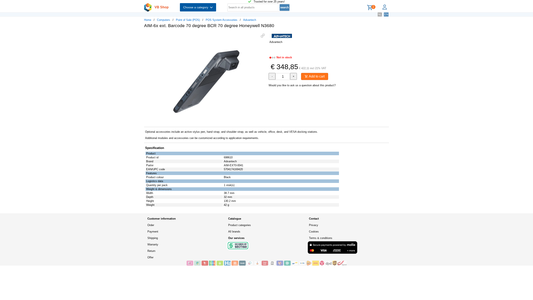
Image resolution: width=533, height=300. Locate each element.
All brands (234, 231)
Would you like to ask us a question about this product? (302, 85)
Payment (152, 231)
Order (150, 225)
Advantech (249, 19)
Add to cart (316, 76)
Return (151, 250)
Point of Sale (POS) (188, 19)
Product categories (239, 225)
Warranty (152, 244)
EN (386, 14)
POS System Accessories (221, 19)
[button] (262, 35)
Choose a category (196, 7)
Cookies (314, 231)
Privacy (313, 225)
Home (147, 19)
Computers (163, 19)
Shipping (152, 238)
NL (379, 14)
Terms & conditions (320, 238)
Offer (150, 257)
